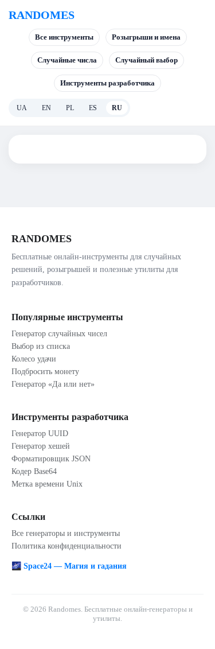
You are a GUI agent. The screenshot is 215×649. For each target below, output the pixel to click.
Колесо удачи (33, 359)
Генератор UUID (39, 433)
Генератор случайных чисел (59, 333)
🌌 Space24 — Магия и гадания (69, 566)
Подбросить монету (45, 371)
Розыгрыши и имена (146, 37)
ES (93, 108)
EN (46, 108)
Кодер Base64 (34, 471)
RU (117, 108)
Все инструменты (64, 37)
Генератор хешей (40, 446)
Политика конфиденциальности (66, 546)
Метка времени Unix (47, 484)
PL (70, 108)
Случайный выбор (146, 60)
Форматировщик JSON (51, 458)
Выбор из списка (40, 346)
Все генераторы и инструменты (65, 533)
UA (22, 108)
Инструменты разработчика (107, 83)
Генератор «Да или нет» (53, 384)
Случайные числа (67, 60)
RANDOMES (42, 15)
